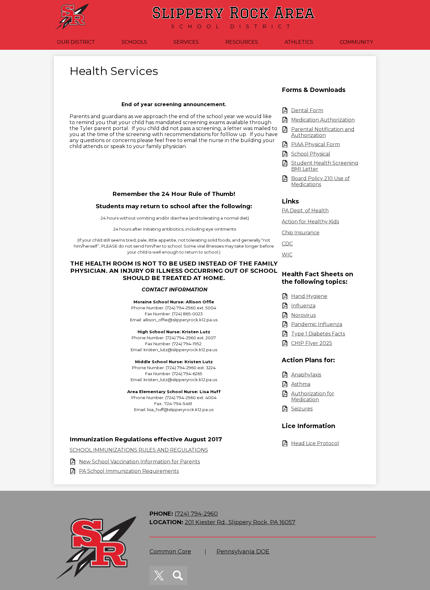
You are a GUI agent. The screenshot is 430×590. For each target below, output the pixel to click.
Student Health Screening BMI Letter (324, 166)
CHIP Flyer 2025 (311, 343)
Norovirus (303, 315)
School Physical (310, 154)
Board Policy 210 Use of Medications (320, 181)
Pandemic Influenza (316, 324)
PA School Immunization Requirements (129, 471)
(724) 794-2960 (196, 513)
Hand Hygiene (309, 296)
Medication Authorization (323, 120)
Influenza (303, 306)
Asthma (300, 384)
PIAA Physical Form (315, 144)
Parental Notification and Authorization (322, 132)
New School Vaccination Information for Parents (139, 462)
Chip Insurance (301, 233)
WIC (287, 255)
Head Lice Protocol (315, 443)
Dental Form (307, 110)
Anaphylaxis (306, 375)
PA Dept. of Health (305, 211)
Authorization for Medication (312, 397)
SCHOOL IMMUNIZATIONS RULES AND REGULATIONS (139, 450)
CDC (287, 244)
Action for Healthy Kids (310, 222)
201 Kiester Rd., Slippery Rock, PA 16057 (240, 522)
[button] (76, 42)
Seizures (302, 409)
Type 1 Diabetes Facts (318, 334)
